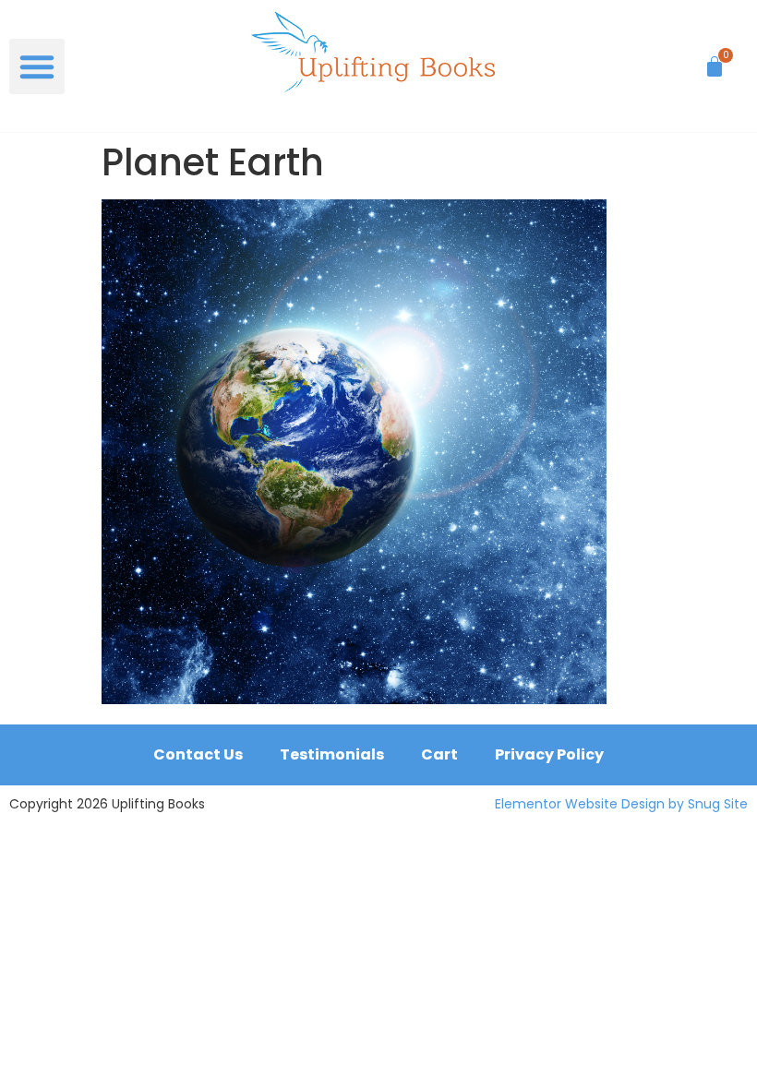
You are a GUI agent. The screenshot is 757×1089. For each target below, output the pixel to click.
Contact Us (198, 754)
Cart (439, 754)
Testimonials (332, 754)
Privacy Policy (549, 754)
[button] (37, 66)
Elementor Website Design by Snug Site (621, 804)
